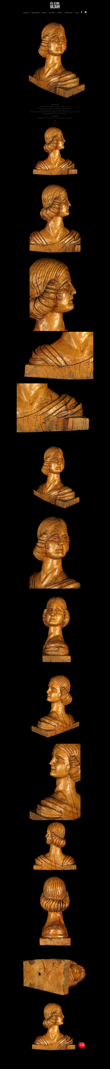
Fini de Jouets (52, 12)
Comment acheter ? (69, 12)
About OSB (59, 12)
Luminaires (44, 12)
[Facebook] (81, 12)
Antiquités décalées (35, 12)
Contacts (77, 12)
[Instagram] (86, 12)
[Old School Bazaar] (55, 5)
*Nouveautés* (26, 12)
